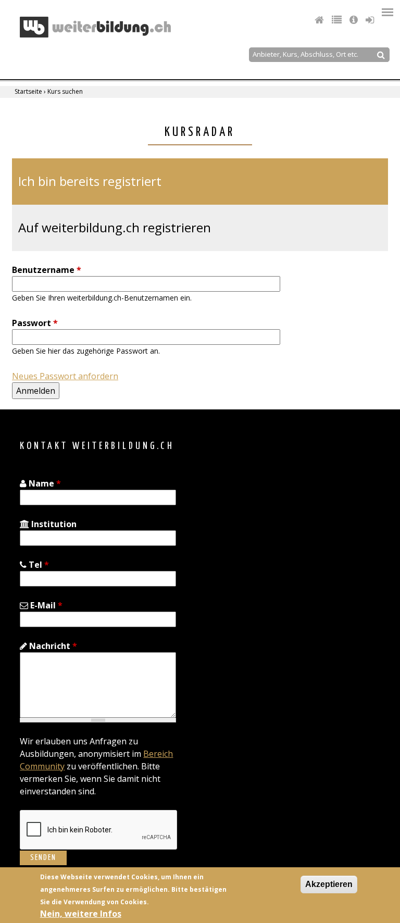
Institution (53, 524)
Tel (38, 564)
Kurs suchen (65, 91)
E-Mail (45, 605)
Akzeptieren (329, 884)
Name (44, 483)
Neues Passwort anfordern (65, 376)
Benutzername (46, 270)
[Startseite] (95, 27)
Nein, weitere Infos (80, 913)
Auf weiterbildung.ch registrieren (114, 227)
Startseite (28, 91)
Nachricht (52, 646)
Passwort (35, 323)
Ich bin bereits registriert (89, 181)
